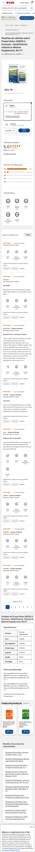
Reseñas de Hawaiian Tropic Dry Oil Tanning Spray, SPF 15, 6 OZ (17, 781)
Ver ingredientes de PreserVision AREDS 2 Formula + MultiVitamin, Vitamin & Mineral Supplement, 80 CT (16, 676)
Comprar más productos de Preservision (14, 695)
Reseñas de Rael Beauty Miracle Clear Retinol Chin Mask (17, 760)
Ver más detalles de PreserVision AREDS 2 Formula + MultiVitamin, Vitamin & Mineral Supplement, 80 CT (16, 687)
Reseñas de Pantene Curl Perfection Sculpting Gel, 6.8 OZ (17, 796)
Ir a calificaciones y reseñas (11, 54)
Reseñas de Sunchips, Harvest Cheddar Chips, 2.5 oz (16, 753)
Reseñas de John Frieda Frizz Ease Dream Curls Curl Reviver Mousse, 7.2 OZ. (16, 774)
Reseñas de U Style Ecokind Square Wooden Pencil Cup (15, 811)
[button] (3, 607)
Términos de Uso (15, 850)
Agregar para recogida (24, 131)
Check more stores (12, 117)
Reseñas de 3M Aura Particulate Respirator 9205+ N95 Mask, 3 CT (17, 789)
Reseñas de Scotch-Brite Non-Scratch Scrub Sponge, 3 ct (16, 766)
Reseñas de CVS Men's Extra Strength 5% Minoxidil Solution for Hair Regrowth (16, 804)
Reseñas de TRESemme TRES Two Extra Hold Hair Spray (16, 818)
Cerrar (32, 827)
